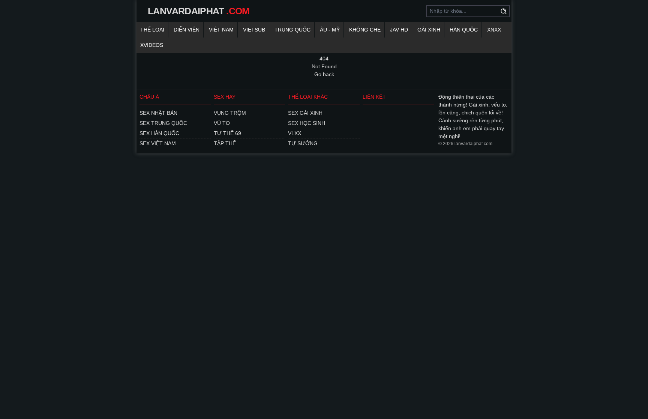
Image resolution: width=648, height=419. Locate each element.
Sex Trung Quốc (163, 123)
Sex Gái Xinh (305, 113)
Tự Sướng (303, 143)
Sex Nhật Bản (158, 113)
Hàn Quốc (464, 30)
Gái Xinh (428, 30)
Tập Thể (225, 143)
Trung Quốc (292, 30)
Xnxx (494, 30)
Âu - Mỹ (330, 30)
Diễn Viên (187, 30)
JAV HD (399, 30)
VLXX (294, 133)
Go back (324, 74)
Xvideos (151, 45)
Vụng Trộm (230, 113)
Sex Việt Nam (158, 143)
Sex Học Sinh (306, 123)
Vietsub (254, 30)
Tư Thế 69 (227, 133)
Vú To (222, 123)
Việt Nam (221, 30)
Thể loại (152, 30)
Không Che (365, 30)
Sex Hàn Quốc (159, 133)
